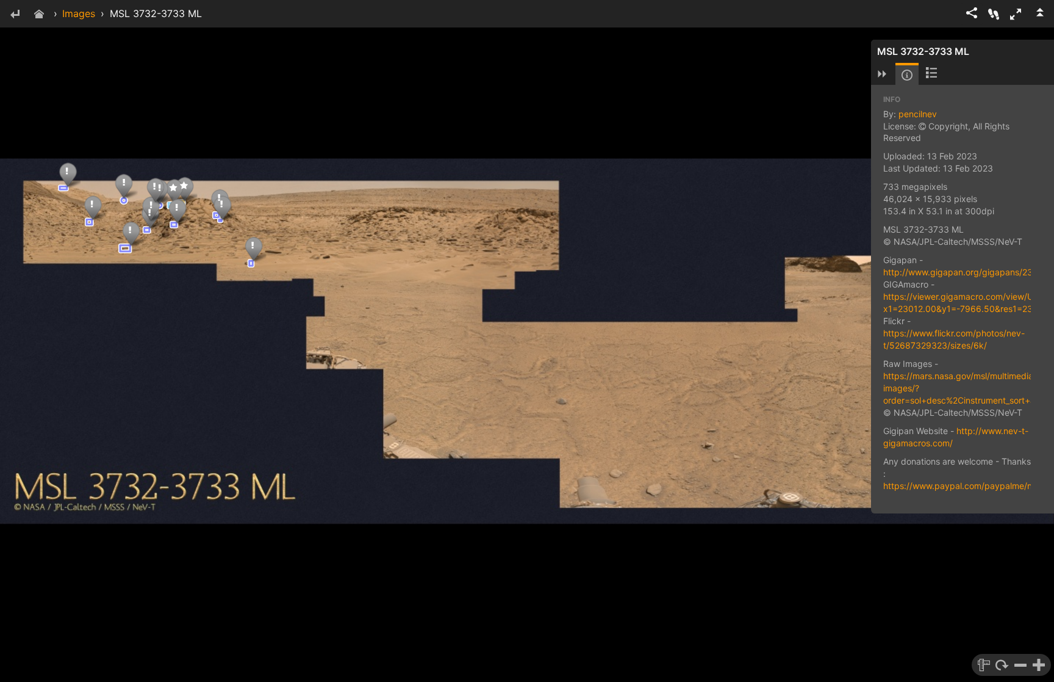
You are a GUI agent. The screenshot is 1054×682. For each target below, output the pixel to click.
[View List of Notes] (931, 74)
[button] (1016, 14)
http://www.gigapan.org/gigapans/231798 (968, 272)
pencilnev (917, 114)
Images (78, 13)
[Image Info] (907, 75)
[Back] (14, 15)
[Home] (39, 15)
